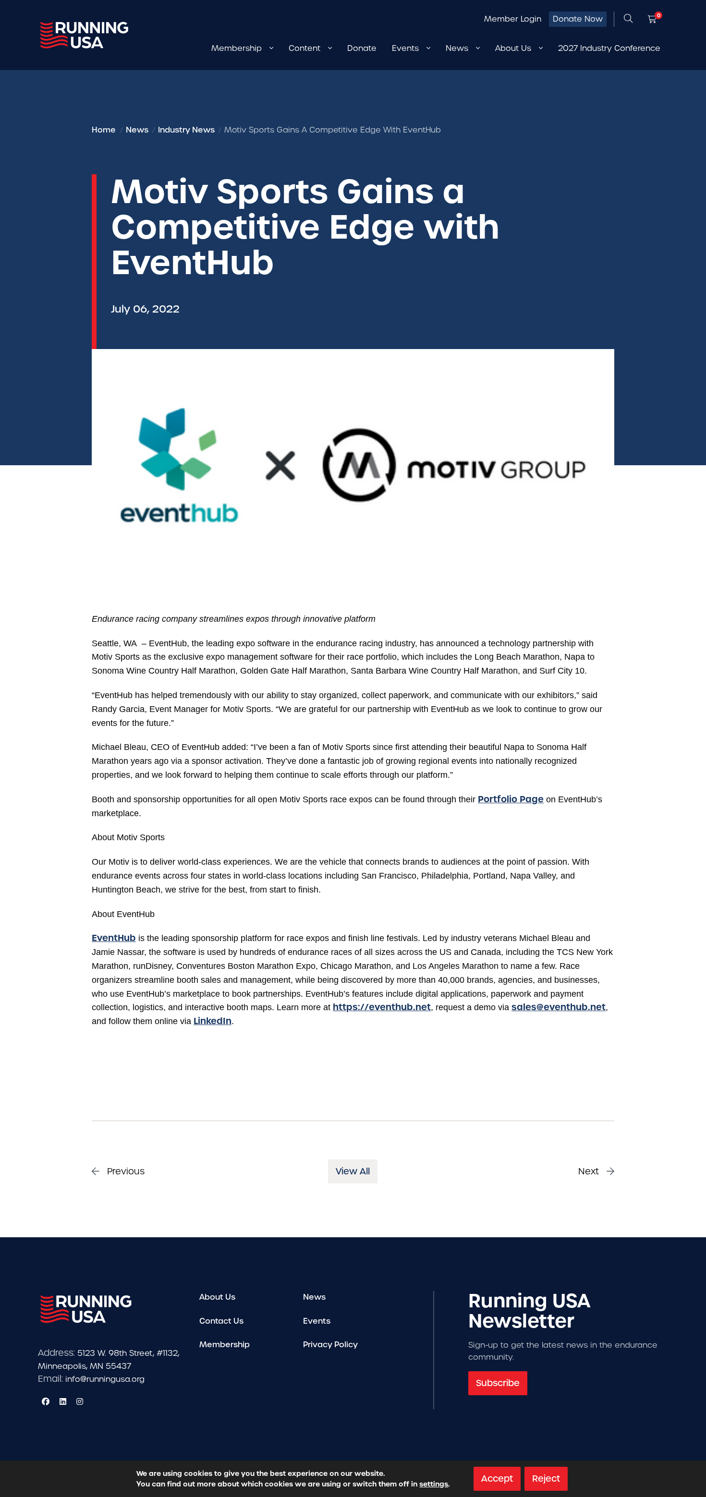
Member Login (512, 19)
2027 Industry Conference (609, 48)
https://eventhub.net (382, 1007)
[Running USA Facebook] (45, 1401)
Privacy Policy (330, 1345)
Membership (224, 1345)
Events (316, 1321)
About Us (217, 1297)
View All (353, 1171)
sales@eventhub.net (558, 1007)
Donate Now (578, 19)
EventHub (114, 938)
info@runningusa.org (105, 1379)
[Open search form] (628, 19)
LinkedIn (212, 1021)
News (314, 1297)
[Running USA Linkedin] (63, 1401)
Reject (546, 1478)
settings (433, 1484)
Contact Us (221, 1321)
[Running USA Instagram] (80, 1401)
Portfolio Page (511, 799)
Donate (362, 48)
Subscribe (498, 1382)
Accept (497, 1478)
